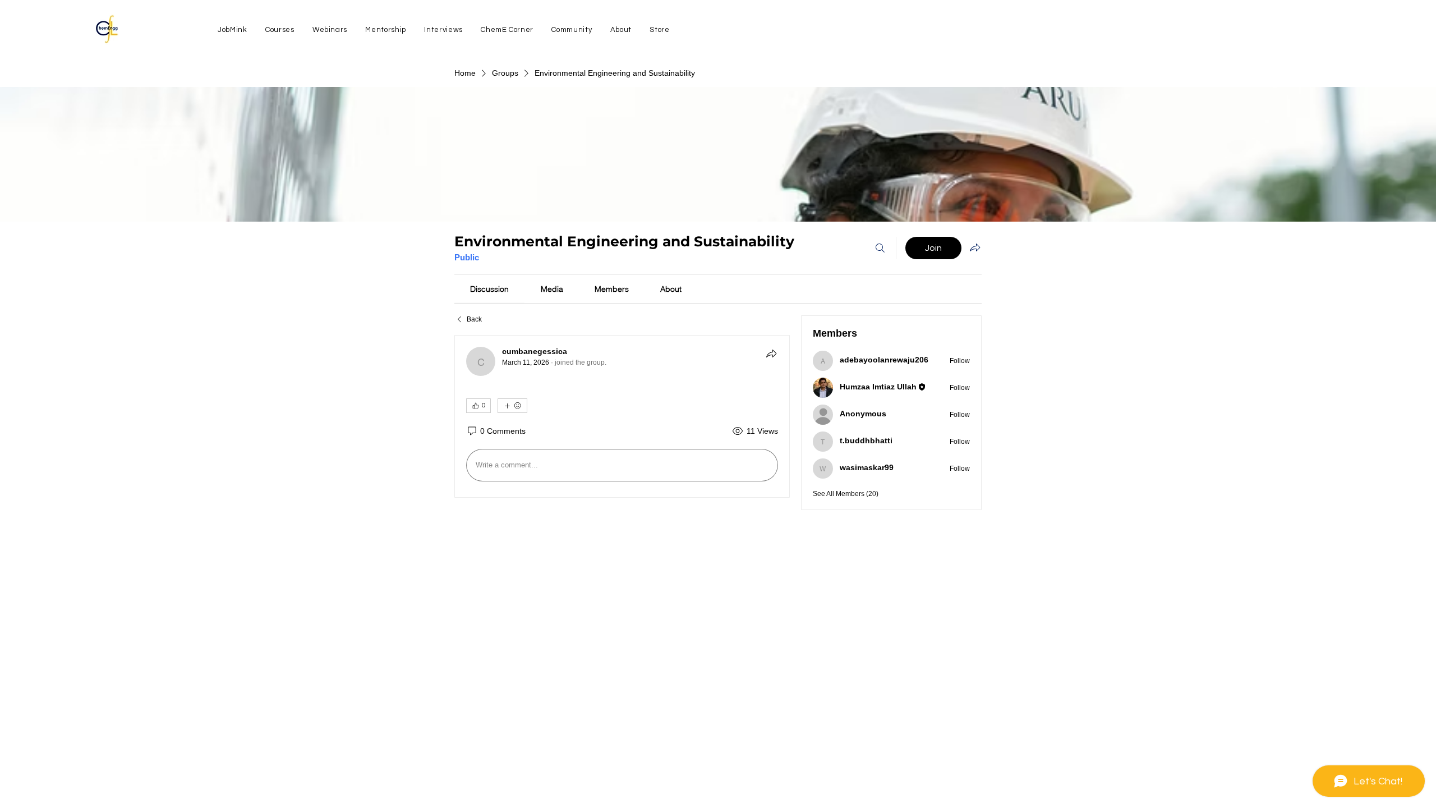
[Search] (880, 248)
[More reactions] (512, 405)
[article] (622, 416)
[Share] (771, 353)
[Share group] (975, 247)
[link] (489, 289)
